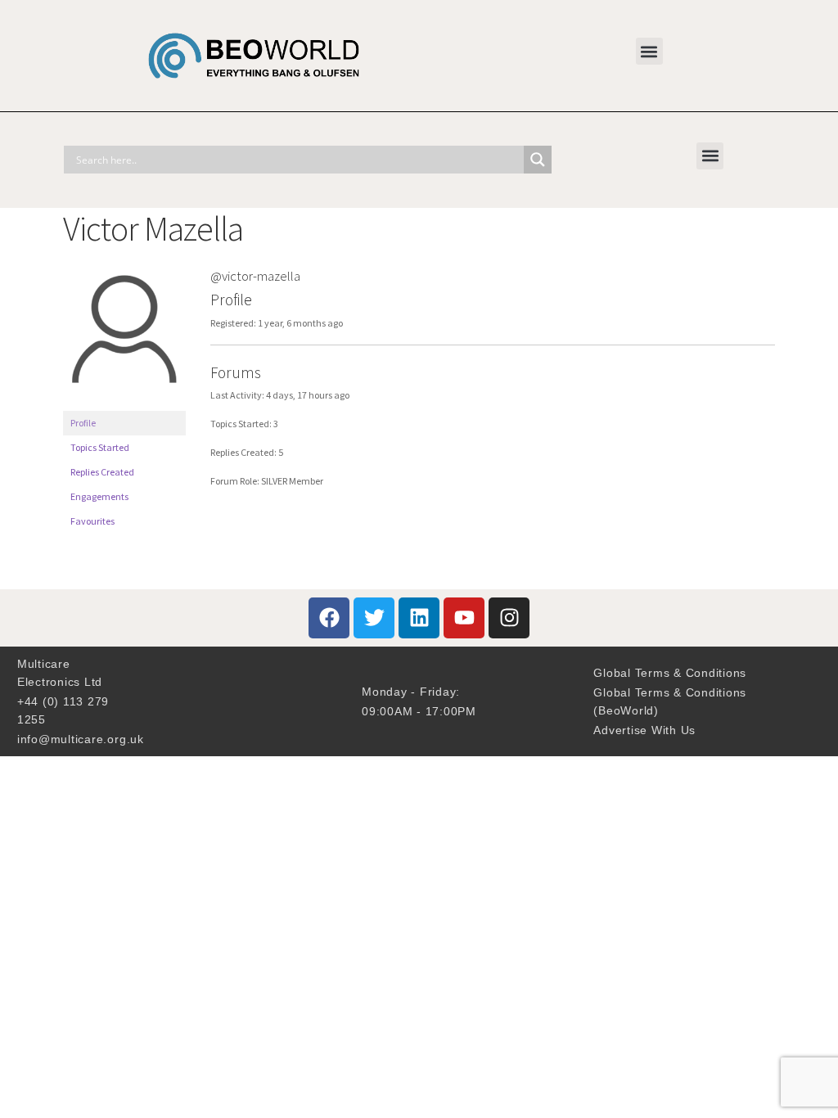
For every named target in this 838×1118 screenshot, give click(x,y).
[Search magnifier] (538, 160)
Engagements (99, 496)
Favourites (92, 521)
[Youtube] (464, 617)
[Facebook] (329, 617)
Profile (83, 423)
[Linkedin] (419, 617)
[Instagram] (509, 617)
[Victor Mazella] (124, 403)
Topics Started (99, 447)
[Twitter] (374, 617)
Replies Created (102, 472)
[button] (649, 51)
